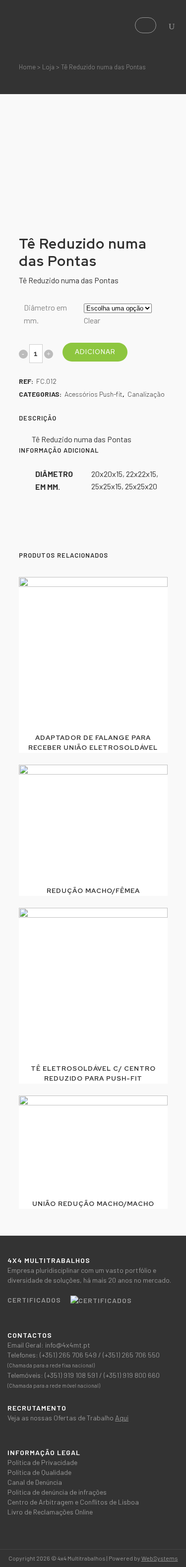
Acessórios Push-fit (93, 394)
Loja (48, 67)
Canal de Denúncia (34, 1482)
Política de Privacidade (42, 1462)
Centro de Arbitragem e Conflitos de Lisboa (73, 1502)
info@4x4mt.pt (67, 1345)
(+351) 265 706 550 (131, 1355)
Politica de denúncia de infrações (57, 1492)
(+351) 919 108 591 (72, 1375)
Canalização (146, 394)
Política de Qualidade (39, 1472)
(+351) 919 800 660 (132, 1375)
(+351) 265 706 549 (69, 1355)
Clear (92, 320)
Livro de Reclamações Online (50, 1512)
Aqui (121, 1417)
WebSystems (159, 1558)
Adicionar (95, 352)
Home (27, 67)
